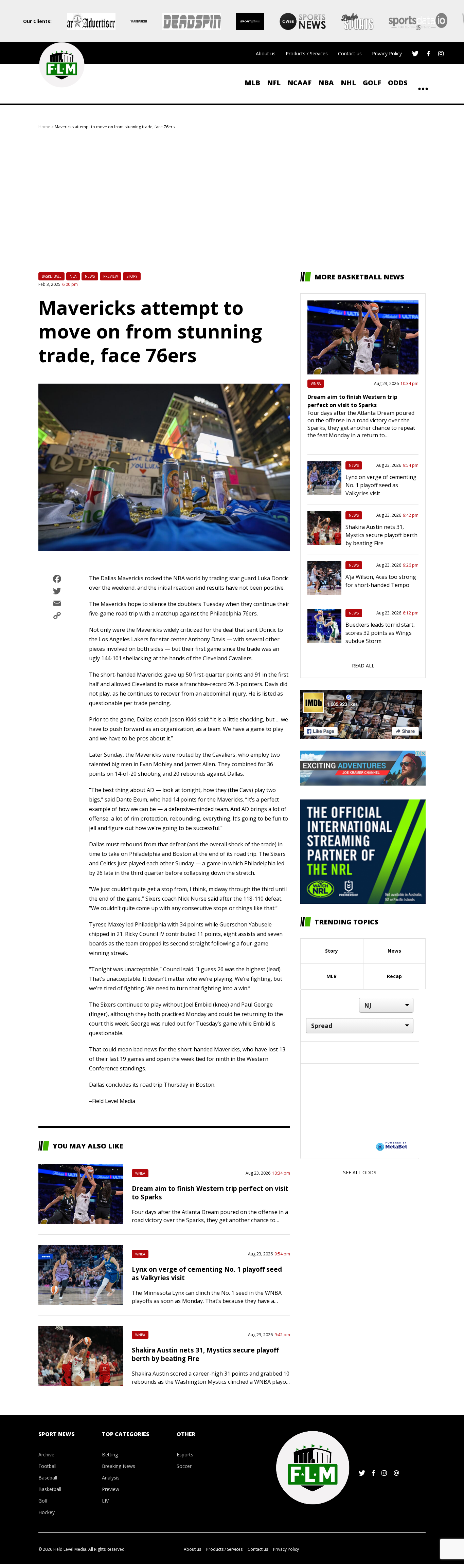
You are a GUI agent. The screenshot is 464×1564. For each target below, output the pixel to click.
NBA (326, 82)
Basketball (51, 276)
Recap (394, 976)
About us (265, 53)
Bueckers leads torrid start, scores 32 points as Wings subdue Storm (380, 633)
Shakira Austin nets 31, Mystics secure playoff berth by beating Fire (381, 535)
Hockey (46, 1512)
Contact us (350, 53)
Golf (372, 82)
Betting (110, 1454)
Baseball (47, 1477)
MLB (252, 82)
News (90, 276)
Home (44, 127)
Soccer (184, 1466)
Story (131, 276)
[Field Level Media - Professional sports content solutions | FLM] (61, 65)
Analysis (111, 1477)
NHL (348, 82)
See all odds (359, 1172)
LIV (105, 1500)
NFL (274, 82)
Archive (46, 1454)
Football (47, 1466)
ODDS (398, 82)
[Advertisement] (232, 201)
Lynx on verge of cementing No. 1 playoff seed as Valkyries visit (380, 485)
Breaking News (118, 1466)
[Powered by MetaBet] (392, 1146)
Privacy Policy (387, 53)
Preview (110, 276)
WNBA (140, 1173)
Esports (185, 1454)
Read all (363, 665)
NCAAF (299, 82)
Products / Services (307, 53)
